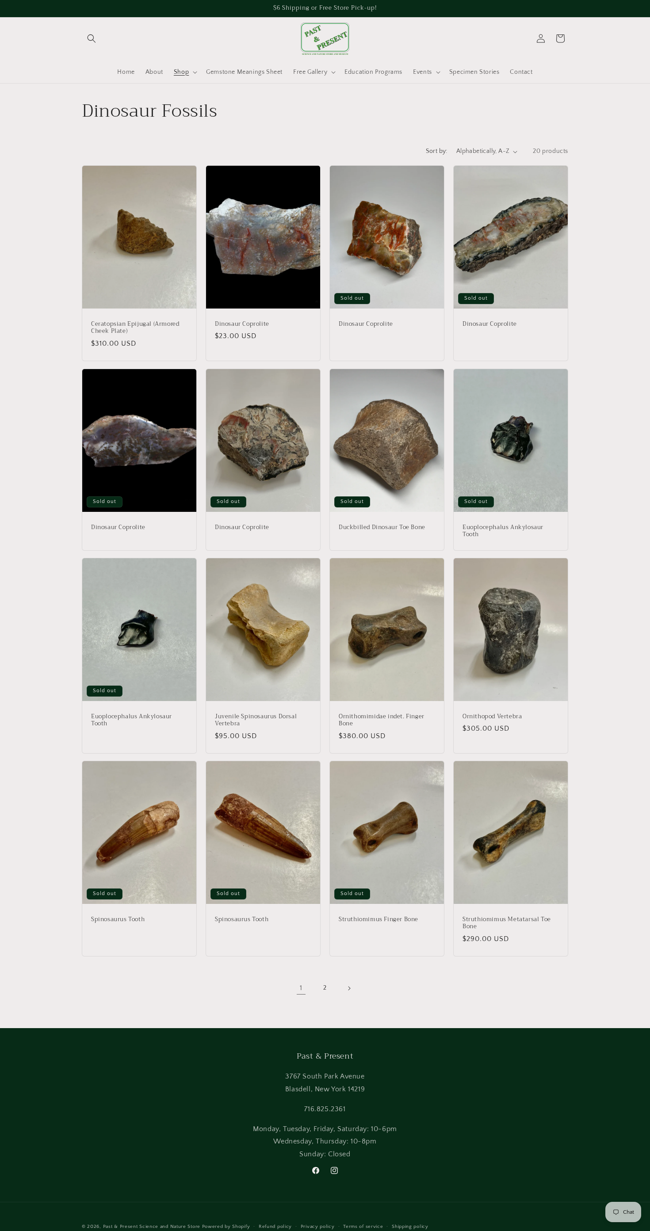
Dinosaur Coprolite (242, 324)
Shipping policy (410, 1226)
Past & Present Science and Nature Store (151, 1226)
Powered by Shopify (226, 1226)
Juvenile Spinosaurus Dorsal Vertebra (256, 720)
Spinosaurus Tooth (118, 919)
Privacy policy (318, 1226)
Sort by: (436, 151)
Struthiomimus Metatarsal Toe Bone (507, 923)
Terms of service (363, 1226)
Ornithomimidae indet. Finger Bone (381, 720)
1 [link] (301, 988)
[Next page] (349, 988)
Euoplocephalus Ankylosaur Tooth (503, 530)
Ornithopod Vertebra (492, 716)
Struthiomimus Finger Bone (378, 919)
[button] (91, 38)
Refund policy (275, 1226)
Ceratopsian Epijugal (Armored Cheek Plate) (135, 327)
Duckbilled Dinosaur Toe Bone (382, 527)
